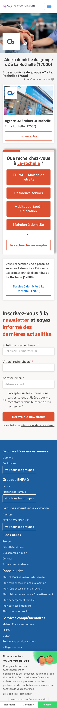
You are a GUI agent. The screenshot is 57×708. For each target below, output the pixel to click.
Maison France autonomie (18, 624)
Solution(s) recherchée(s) (20, 345)
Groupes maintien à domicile (26, 508)
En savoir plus (28, 136)
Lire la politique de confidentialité (18, 694)
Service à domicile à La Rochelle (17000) (28, 288)
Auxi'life (8, 514)
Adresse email (12, 378)
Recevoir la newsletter (28, 417)
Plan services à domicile (17, 606)
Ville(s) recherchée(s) (17, 362)
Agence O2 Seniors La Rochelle (28, 120)
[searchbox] (28, 351)
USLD (6, 636)
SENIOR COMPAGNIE (16, 520)
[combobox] (28, 351)
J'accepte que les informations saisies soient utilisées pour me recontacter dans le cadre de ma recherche (29, 400)
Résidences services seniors (19, 641)
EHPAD (7, 630)
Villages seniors (12, 647)
